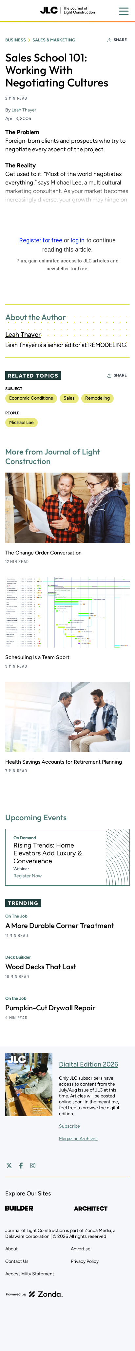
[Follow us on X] (9, 1165)
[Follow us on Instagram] (33, 1165)
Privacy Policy (85, 1261)
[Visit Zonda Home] (34, 1294)
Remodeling (97, 398)
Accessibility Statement (29, 1274)
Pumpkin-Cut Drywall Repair (50, 1007)
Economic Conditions (31, 398)
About (11, 1249)
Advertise (80, 1249)
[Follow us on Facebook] (21, 1165)
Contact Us (17, 1261)
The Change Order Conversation (43, 553)
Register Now (27, 876)
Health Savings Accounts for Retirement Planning (63, 762)
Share (120, 39)
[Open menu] (123, 11)
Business (15, 40)
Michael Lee (21, 422)
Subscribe (69, 1126)
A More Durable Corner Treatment (59, 925)
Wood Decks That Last (40, 966)
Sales (69, 398)
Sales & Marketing (53, 40)
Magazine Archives (78, 1139)
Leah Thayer (23, 110)
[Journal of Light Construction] (67, 10)
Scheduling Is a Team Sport (37, 657)
